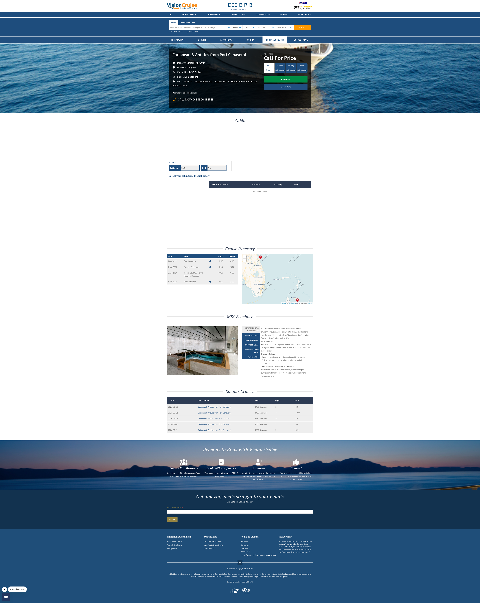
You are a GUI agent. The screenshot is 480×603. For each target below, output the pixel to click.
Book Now (285, 79)
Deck (204, 168)
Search (301, 27)
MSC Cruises (195, 72)
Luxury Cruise (263, 14)
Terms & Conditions (174, 545)
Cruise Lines (212, 14)
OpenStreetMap (293, 303)
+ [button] (245, 257)
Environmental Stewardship (251, 329)
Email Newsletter (175, 507)
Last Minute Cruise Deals (213, 545)
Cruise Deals (188, 14)
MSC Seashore (190, 76)
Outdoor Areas (251, 345)
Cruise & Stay (237, 14)
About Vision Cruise (174, 541)
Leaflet (284, 303)
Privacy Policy (172, 549)
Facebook (244, 541)
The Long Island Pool (251, 351)
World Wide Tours (188, 22)
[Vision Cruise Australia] (182, 9)
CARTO (310, 303)
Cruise (173, 22)
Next (235, 357)
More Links (303, 14)
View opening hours (240, 9)
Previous (171, 357)
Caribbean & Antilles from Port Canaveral (214, 407)
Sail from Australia (177, 31)
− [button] (245, 260)
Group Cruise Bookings (213, 541)
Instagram (245, 545)
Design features (251, 335)
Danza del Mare (252, 340)
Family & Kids (253, 357)
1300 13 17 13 (240, 5)
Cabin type (174, 168)
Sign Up (284, 14)
